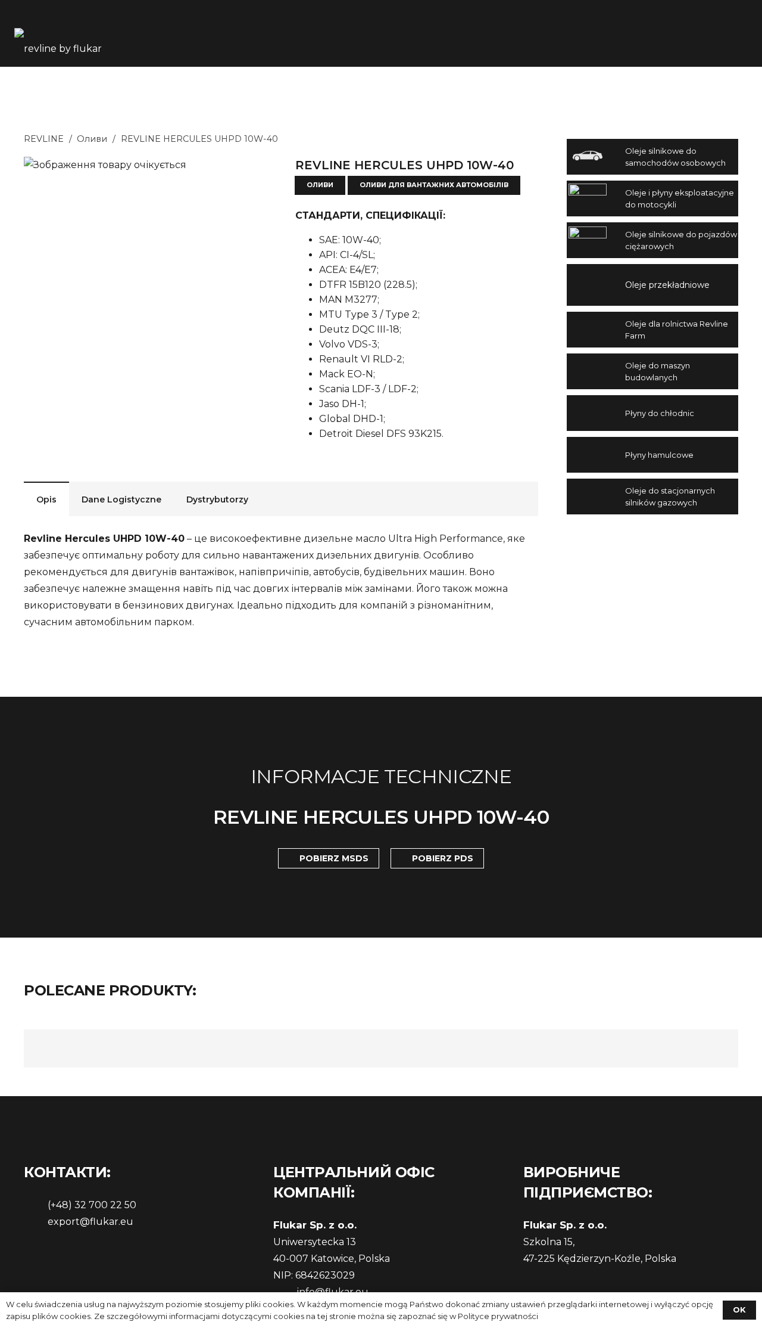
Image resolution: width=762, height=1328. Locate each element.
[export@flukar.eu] (36, 1222)
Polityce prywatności (498, 1316)
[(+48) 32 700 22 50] (36, 1205)
